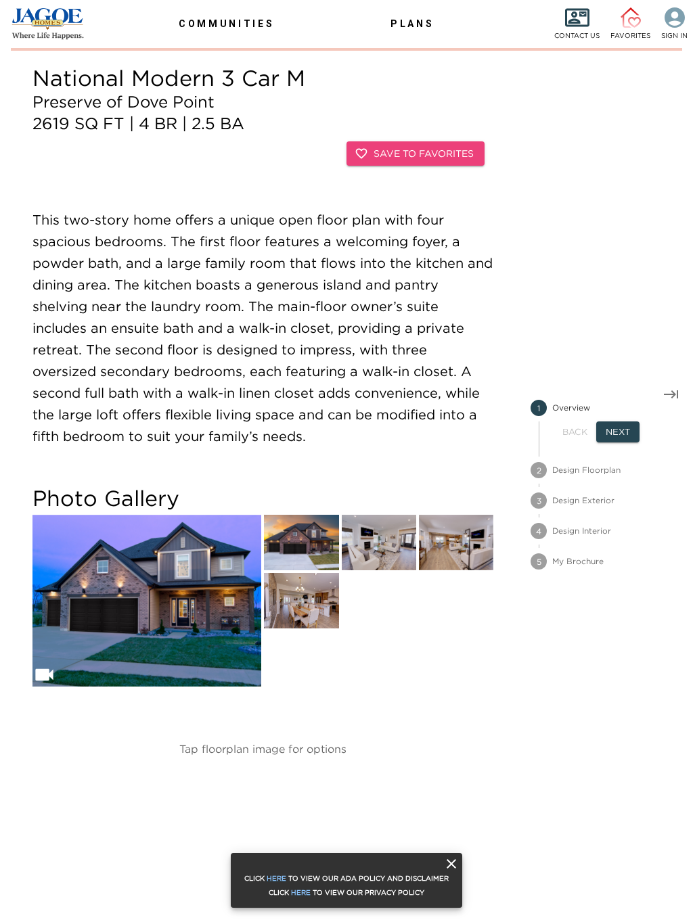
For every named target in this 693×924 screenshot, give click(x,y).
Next (618, 431)
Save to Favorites (424, 153)
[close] (451, 864)
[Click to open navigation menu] (40, 23)
